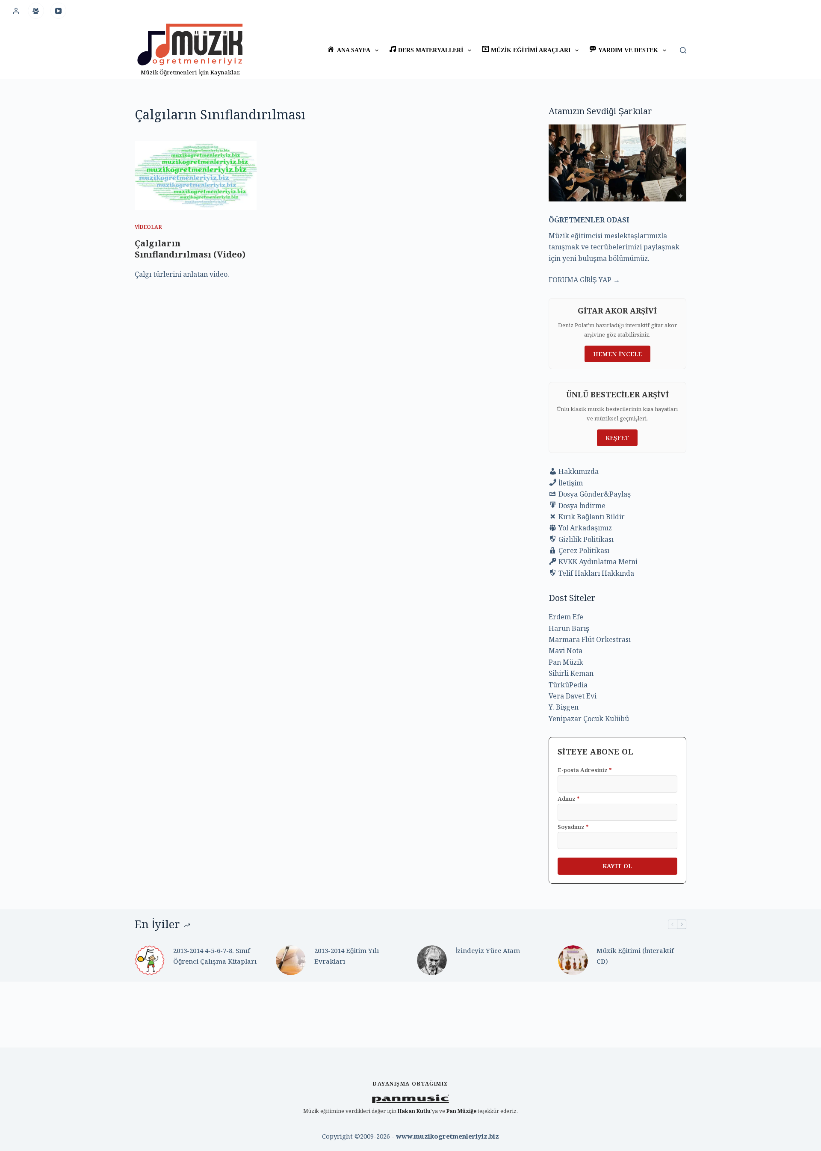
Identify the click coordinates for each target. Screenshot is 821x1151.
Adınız (569, 798)
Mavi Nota (565, 650)
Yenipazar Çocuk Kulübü (589, 718)
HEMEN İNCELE (617, 354)
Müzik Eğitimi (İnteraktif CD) (635, 955)
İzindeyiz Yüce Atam (487, 950)
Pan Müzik (566, 662)
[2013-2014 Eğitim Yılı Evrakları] (291, 960)
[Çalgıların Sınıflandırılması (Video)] (196, 175)
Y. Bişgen (564, 707)
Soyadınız (573, 827)
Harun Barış (569, 628)
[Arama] (683, 50)
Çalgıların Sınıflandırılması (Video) (190, 248)
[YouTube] (58, 11)
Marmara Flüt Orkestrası (590, 639)
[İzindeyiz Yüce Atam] (432, 960)
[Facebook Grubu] (36, 11)
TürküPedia (568, 684)
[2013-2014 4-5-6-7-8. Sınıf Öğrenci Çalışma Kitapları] (150, 960)
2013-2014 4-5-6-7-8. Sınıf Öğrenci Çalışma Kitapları (215, 955)
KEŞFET (617, 438)
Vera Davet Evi (573, 696)
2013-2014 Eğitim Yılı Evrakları (346, 955)
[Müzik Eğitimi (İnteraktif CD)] (573, 960)
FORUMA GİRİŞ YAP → (584, 279)
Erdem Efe (566, 616)
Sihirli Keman (571, 673)
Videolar (148, 227)
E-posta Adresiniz (585, 770)
